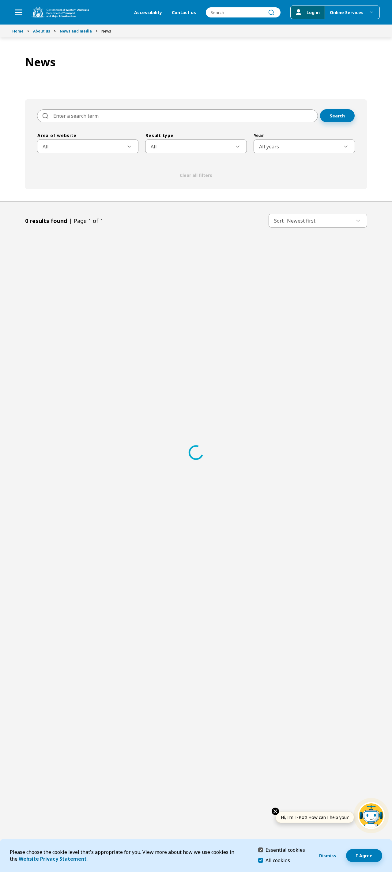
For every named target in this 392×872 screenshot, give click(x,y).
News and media (76, 31)
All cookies (278, 860)
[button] (304, 146)
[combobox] (243, 12)
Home (18, 31)
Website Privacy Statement (53, 858)
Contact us (184, 12)
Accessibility (148, 12)
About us (41, 31)
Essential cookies (285, 849)
